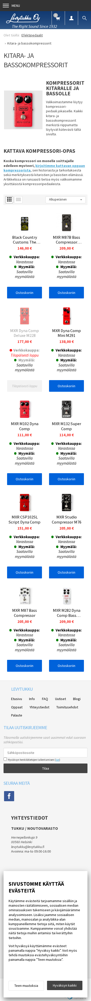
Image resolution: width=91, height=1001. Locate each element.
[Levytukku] (23, 17)
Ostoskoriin (24, 292)
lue (57, 759)
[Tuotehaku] (84, 18)
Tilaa (45, 768)
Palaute (16, 715)
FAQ (45, 699)
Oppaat (16, 707)
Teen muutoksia (26, 985)
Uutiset (60, 699)
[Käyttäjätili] (71, 18)
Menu (16, 5)
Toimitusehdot (67, 707)
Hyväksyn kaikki (65, 985)
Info (32, 699)
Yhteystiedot (39, 707)
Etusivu (16, 699)
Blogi (77, 699)
